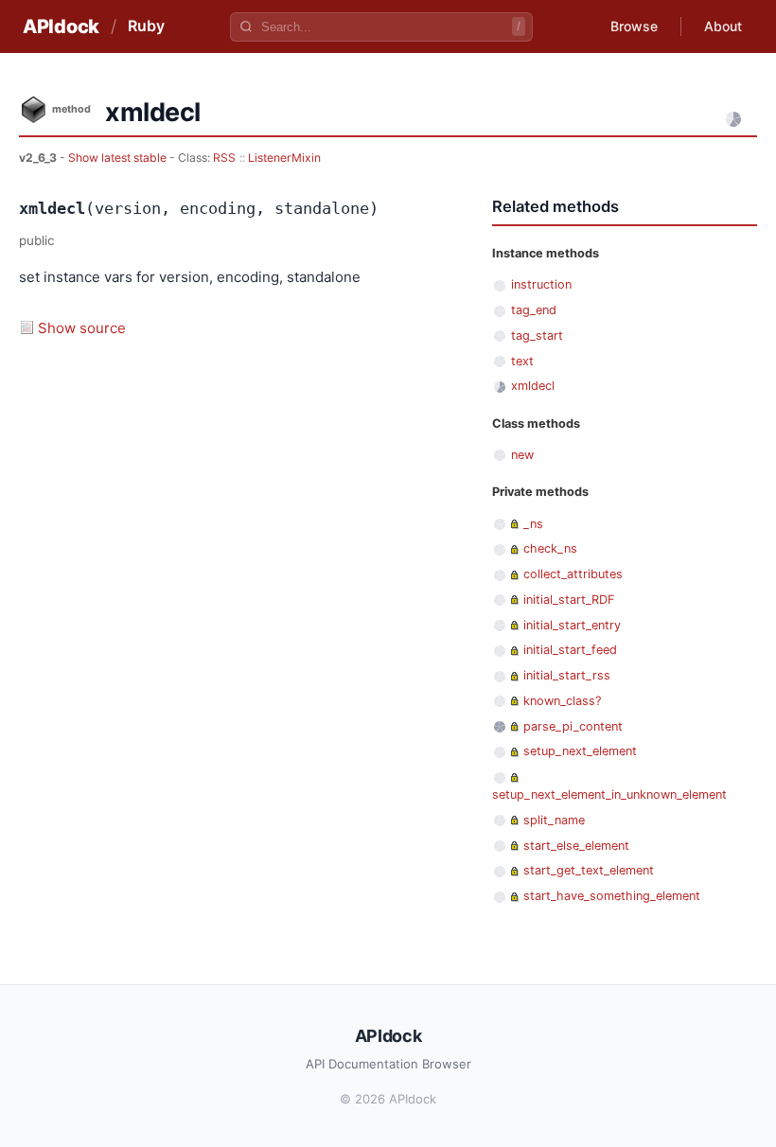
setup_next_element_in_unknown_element (609, 794)
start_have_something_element (611, 896)
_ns (533, 524)
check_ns (550, 548)
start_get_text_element (588, 870)
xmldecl (533, 386)
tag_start (537, 335)
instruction (541, 284)
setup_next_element (580, 751)
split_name (554, 820)
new (522, 455)
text (522, 361)
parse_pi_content (573, 726)
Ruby (146, 25)
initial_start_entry (572, 625)
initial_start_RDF (568, 599)
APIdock (61, 26)
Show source (82, 328)
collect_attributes (573, 574)
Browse (634, 26)
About (723, 26)
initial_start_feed (570, 650)
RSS (224, 157)
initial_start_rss (566, 675)
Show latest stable (118, 157)
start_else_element (576, 845)
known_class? (562, 701)
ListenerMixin (284, 157)
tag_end (533, 310)
